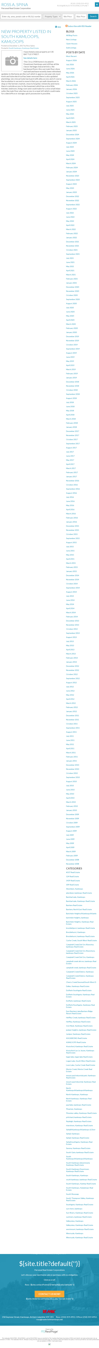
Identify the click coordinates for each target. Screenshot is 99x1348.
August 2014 (71, 592)
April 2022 (70, 225)
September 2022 (73, 204)
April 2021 (70, 270)
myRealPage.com (49, 1332)
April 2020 (70, 320)
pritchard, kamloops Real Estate (79, 1117)
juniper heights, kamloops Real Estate (81, 1030)
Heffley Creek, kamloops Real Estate (81, 1017)
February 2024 (72, 167)
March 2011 (71, 752)
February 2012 (72, 707)
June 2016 (70, 501)
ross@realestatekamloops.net (73, 6)
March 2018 (71, 419)
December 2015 (72, 526)
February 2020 (72, 328)
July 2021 (70, 258)
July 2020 (70, 307)
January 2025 (71, 130)
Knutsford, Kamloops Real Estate (79, 1046)
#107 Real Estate (73, 872)
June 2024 (70, 151)
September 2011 (73, 728)
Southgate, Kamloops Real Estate (79, 1204)
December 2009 (72, 814)
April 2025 (70, 118)
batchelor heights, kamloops (77, 918)
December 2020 (72, 287)
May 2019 (70, 361)
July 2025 (70, 106)
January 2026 (71, 89)
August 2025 (71, 101)
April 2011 (70, 748)
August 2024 (71, 143)
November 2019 (72, 340)
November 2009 (72, 818)
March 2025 (71, 122)
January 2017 (71, 476)
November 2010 (72, 769)
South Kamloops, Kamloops (77, 1175)
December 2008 (72, 860)
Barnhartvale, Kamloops (75, 897)
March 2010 (71, 802)
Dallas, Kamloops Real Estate (77, 986)
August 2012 (71, 682)
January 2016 (71, 522)
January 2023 (71, 192)
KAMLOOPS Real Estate (76, 1042)
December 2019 (72, 336)
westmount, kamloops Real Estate (80, 1229)
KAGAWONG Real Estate (76, 1038)
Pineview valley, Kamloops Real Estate (81, 1113)
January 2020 (71, 332)
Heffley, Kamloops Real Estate (78, 1022)
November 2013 (72, 625)
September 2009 (73, 827)
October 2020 (72, 295)
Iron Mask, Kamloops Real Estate (79, 1026)
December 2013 (72, 621)
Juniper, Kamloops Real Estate (78, 1034)
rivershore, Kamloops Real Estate (79, 1125)
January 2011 (71, 761)
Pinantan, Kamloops (74, 1109)
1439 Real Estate (73, 880)
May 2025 (70, 114)
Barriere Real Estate (74, 905)
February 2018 (72, 423)
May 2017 (70, 460)
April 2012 (70, 699)
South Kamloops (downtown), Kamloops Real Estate (78, 1164)
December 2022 (72, 196)
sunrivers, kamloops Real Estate (79, 1217)
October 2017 (72, 439)
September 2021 (73, 254)
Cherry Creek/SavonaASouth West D (81, 982)
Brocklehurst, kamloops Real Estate (80, 936)
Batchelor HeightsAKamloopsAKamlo (81, 913)
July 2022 (70, 213)
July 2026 (70, 64)
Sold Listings (71, 48)
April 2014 (70, 608)
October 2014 (72, 584)
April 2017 (70, 464)
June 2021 (70, 262)
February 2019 (72, 373)
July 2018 (70, 402)
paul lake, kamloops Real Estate (78, 1105)
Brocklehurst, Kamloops (75, 932)
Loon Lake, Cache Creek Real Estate (80, 1065)
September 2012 (73, 678)
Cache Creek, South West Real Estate (81, 940)
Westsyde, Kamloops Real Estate (79, 1237)
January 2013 (71, 662)
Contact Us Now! (49, 1294)
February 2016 (72, 518)
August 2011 (71, 732)
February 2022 (72, 233)
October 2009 (72, 822)
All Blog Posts (71, 35)
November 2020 (72, 291)
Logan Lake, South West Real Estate (80, 1061)
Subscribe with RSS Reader (80, 26)
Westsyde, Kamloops (74, 1233)
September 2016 (73, 489)
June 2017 (70, 456)
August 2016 (71, 493)
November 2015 (72, 530)
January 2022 (71, 237)
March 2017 (71, 468)
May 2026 (70, 73)
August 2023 (71, 184)
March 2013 (71, 654)
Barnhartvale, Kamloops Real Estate (80, 901)
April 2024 (70, 159)
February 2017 (72, 472)
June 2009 (70, 839)
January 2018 (71, 427)
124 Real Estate (72, 876)
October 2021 (72, 250)
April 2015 (70, 559)
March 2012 (71, 703)
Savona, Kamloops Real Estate (78, 1148)
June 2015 (70, 551)
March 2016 (71, 513)
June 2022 (70, 217)
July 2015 (70, 546)
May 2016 (70, 505)
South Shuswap (72, 1194)
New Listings (71, 39)
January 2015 (71, 571)
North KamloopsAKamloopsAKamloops (79, 1089)
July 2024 (70, 147)
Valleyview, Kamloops (74, 1221)
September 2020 (73, 299)
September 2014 (73, 588)
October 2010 (72, 773)
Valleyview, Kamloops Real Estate (79, 1225)
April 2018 (70, 415)
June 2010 (70, 790)
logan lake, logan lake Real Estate (79, 1057)
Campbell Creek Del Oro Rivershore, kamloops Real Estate (80, 952)
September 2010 (73, 777)
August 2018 (71, 398)
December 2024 (72, 134)
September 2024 (73, 139)
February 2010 (72, 806)
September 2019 (73, 349)
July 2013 (70, 641)
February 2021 (72, 279)
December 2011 (72, 715)
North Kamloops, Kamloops (77, 1094)
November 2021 (72, 246)
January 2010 (71, 810)
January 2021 (71, 283)
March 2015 (71, 563)
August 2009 (71, 831)
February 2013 (72, 658)
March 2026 (71, 81)
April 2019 (70, 365)
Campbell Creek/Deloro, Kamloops (80, 972)
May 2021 (70, 266)
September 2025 (73, 97)
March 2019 (71, 369)
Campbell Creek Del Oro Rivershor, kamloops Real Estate (80, 945)
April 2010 (70, 798)
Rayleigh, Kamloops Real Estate (78, 1121)
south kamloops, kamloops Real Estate (81, 1179)
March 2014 (71, 612)
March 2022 (71, 229)
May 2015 (70, 555)
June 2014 (70, 600)
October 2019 (72, 345)
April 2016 (70, 509)
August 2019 (71, 353)
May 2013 (70, 645)
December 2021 (72, 242)
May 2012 (70, 695)
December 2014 (72, 575)
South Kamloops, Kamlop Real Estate (81, 1184)
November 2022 (72, 200)
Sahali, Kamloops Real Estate (77, 1138)
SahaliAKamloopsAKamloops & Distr (80, 1129)
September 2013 (73, 633)
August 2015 (71, 542)
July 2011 (70, 736)
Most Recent (71, 56)
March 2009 (71, 851)
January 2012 (71, 711)
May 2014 (70, 604)
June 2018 (70, 406)
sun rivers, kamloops (74, 1209)
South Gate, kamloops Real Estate (80, 1152)
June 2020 (70, 312)
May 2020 (70, 316)
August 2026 (71, 60)
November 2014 (72, 579)
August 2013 (71, 637)
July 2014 (70, 596)
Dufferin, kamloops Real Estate (78, 1001)
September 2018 (73, 394)
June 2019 (70, 357)
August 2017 (71, 448)
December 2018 (72, 382)
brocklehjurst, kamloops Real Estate (80, 928)
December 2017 (72, 431)
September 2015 (73, 538)
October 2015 (72, 534)
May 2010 (70, 794)
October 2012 (72, 674)
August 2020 (71, 303)
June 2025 (70, 110)
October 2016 (72, 485)
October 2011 (72, 724)
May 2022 (70, 221)
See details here (30, 58)
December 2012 (72, 666)
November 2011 (72, 719)
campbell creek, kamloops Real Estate (81, 967)
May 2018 (70, 410)
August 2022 (71, 209)
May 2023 (70, 188)
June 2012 (70, 691)
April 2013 (70, 649)
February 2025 (72, 126)
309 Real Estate (72, 885)
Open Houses (71, 43)
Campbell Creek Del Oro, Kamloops (80, 957)
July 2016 (70, 497)
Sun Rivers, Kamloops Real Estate (79, 1213)
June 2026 (70, 68)
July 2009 (70, 835)
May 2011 (70, 744)
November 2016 (72, 481)
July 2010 (70, 785)
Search (93, 16)
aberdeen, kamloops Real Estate (79, 893)
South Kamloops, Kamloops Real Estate (24, 48)
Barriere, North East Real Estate (79, 909)
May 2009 (70, 843)
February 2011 (72, 757)
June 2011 (70, 740)
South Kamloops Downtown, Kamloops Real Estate (77, 1170)
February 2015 (72, 567)
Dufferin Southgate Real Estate (79, 990)
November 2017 (72, 435)
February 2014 (72, 616)
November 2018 (72, 386)
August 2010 (71, 781)
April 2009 (70, 847)
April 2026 (70, 77)
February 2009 (72, 855)
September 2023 (73, 180)
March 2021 (71, 274)
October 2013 (72, 629)
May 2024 (70, 155)
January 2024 (71, 171)
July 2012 (70, 687)
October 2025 (72, 93)
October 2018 (72, 390)
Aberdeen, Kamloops (74, 889)
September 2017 (73, 443)
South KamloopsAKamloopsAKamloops (79, 1157)
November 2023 (72, 176)
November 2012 (72, 670)
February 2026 (72, 85)
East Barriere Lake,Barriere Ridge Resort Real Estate (79, 1012)
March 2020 (71, 324)
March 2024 (71, 163)
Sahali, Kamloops (73, 1134)
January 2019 (71, 377)
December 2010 (72, 765)
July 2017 (70, 452)
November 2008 (72, 864)
